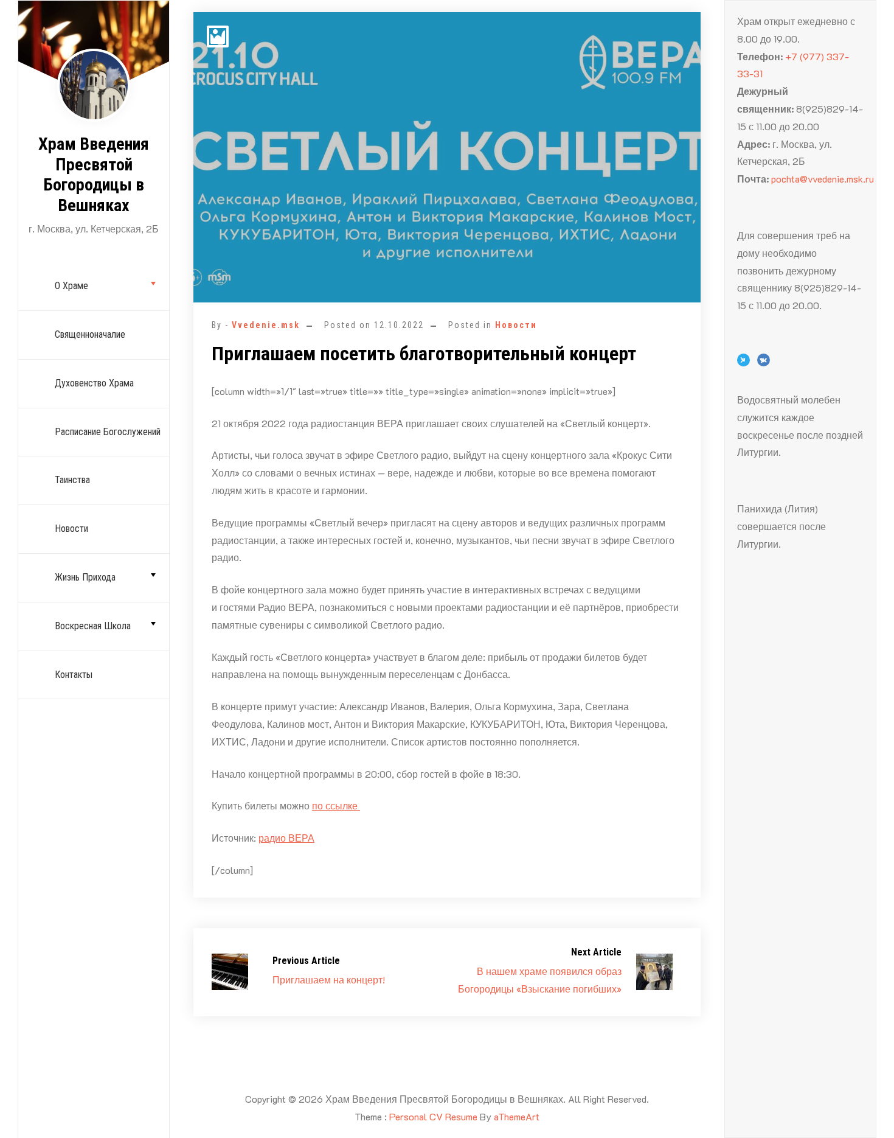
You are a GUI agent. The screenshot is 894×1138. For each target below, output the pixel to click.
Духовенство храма (94, 383)
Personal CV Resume (433, 1116)
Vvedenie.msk (266, 325)
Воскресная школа (93, 626)
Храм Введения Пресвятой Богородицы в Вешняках (93, 174)
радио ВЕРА (286, 837)
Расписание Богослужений (108, 432)
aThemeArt (516, 1116)
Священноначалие (90, 334)
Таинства (72, 480)
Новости (71, 528)
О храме (71, 285)
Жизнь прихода (85, 577)
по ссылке (336, 805)
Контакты (73, 674)
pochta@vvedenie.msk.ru (822, 178)
